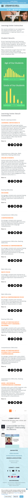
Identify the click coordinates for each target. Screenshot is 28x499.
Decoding (4, 193)
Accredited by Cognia (14, 460)
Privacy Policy (17, 492)
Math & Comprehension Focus (12, 297)
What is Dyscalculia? (14, 485)
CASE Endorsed (14, 462)
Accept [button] (21, 496)
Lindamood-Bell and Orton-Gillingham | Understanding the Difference (16, 427)
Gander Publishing (14, 453)
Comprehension (7, 218)
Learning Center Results (10, 123)
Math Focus (5, 272)
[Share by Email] (15, 144)
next (25, 410)
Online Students (7, 158)
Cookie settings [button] (8, 496)
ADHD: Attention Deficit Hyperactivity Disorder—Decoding (10, 323)
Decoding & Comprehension (11, 246)
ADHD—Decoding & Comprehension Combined (11, 384)
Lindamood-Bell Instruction (14, 484)
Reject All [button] (16, 496)
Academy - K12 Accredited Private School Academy (14, 482)
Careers (14, 474)
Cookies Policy (4, 494)
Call (10, 9)
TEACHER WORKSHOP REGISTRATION (14, 455)
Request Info (17, 9)
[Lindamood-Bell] (16, 6)
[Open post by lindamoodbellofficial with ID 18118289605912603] (12, 441)
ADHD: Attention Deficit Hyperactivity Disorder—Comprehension (10, 352)
